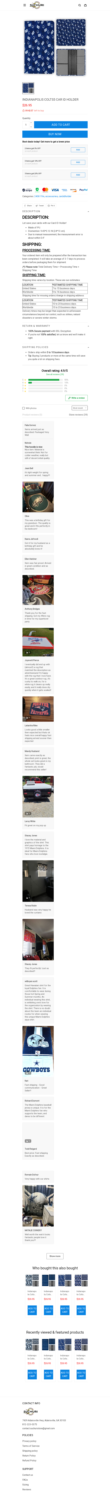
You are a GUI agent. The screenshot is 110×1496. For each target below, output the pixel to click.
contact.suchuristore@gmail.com (38, 1419)
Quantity (26, 118)
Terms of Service (31, 1437)
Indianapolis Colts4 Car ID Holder (81, 1284)
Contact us (27, 1466)
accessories (51, 196)
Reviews (26, 1480)
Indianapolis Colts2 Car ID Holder (32, 1284)
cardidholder (65, 196)
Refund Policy (29, 1451)
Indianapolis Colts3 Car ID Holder (64, 1284)
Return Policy (29, 1447)
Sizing (25, 1476)
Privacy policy (29, 1432)
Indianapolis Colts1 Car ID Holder (48, 1284)
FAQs (25, 1471)
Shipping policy (30, 1442)
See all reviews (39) (55, 374)
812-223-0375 (29, 1415)
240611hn (39, 196)
